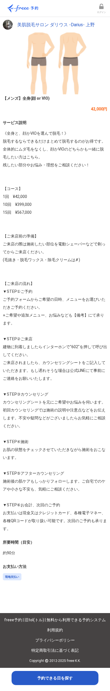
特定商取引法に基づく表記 (55, 650)
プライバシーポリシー (55, 640)
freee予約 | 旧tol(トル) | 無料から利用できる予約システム (55, 620)
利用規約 (55, 630)
